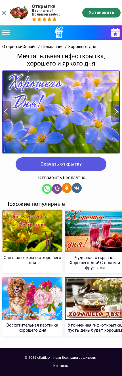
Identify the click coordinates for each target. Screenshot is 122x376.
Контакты (61, 366)
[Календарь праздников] (114, 33)
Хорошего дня (82, 46)
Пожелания (52, 46)
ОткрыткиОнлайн (19, 46)
